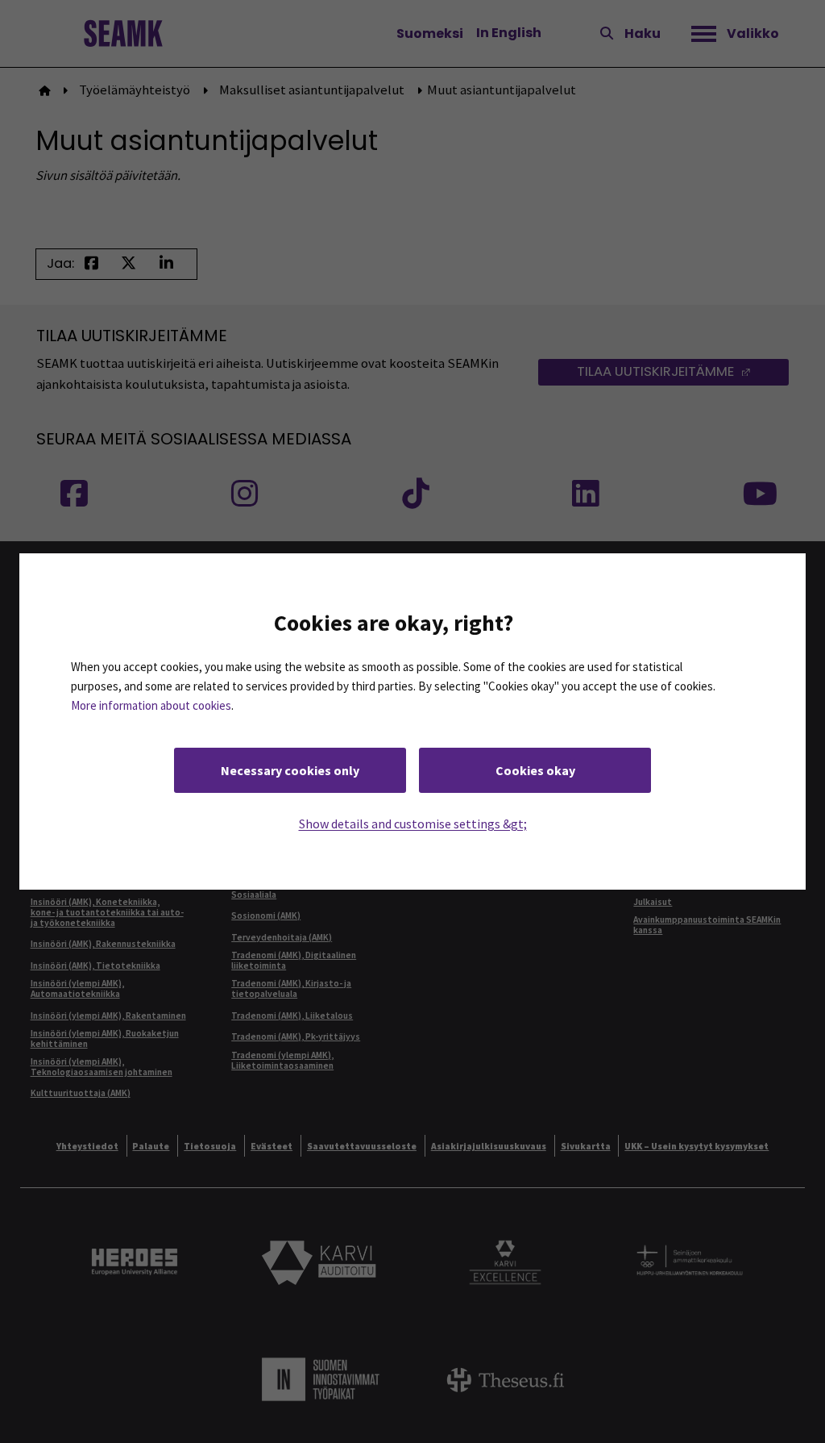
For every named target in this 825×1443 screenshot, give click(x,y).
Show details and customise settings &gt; (413, 823)
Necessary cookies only (290, 770)
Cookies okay (535, 770)
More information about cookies (151, 705)
